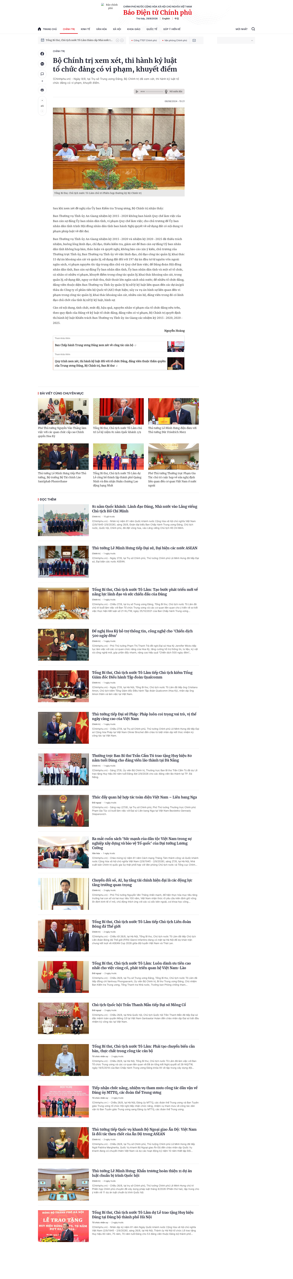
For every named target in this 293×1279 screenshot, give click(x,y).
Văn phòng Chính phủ (175, 40)
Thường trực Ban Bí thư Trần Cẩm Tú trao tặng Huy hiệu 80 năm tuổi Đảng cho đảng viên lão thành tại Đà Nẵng (142, 758)
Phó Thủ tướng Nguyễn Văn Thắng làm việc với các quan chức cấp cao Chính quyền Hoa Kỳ (62, 432)
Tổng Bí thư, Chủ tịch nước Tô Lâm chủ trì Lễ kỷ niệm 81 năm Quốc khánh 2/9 (117, 430)
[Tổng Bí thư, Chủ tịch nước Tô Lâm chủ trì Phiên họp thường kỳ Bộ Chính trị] (119, 149)
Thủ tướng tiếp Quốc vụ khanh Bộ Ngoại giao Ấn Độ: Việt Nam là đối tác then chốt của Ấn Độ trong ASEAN (144, 1131)
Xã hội (117, 29)
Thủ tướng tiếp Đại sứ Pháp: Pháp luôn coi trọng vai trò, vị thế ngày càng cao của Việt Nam (144, 716)
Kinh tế (85, 29)
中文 (177, 18)
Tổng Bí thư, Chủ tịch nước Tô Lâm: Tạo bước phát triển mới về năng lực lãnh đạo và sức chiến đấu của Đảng (145, 591)
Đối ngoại (97, 802)
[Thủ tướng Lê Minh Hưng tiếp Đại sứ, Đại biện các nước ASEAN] (63, 562)
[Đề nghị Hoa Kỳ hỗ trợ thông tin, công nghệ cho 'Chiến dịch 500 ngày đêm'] (63, 645)
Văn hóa (101, 29)
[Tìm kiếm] (253, 29)
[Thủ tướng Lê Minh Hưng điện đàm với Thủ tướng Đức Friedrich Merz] (173, 411)
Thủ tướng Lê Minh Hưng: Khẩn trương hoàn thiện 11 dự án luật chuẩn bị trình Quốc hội (142, 1173)
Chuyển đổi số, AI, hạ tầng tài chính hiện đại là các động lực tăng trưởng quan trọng (142, 882)
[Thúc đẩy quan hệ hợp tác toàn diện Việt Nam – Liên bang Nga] (63, 811)
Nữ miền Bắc (176, 91)
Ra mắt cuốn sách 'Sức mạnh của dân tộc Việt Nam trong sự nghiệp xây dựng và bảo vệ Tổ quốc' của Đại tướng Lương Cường (142, 843)
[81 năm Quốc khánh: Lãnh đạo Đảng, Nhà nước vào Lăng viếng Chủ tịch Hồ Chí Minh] (63, 520)
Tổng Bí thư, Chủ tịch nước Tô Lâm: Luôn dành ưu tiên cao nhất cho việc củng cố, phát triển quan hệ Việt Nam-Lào (141, 965)
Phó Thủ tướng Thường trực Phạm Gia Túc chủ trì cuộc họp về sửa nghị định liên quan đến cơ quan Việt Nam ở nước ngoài (172, 479)
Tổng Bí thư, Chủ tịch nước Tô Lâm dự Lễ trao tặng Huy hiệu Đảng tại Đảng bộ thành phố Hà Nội (142, 1214)
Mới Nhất (242, 29)
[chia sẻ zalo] (42, 64)
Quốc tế (151, 29)
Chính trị (69, 29)
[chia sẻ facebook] (42, 53)
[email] (194, 40)
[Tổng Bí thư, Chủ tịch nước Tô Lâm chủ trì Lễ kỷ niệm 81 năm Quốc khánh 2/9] (118, 411)
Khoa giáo (133, 29)
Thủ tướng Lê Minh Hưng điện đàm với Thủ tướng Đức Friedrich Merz (172, 430)
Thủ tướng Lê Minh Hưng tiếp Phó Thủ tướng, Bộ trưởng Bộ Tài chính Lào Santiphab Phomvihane (62, 477)
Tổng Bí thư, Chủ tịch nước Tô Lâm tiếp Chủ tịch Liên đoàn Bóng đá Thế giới (141, 924)
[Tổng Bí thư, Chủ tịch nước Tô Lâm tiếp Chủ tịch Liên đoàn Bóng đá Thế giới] (63, 935)
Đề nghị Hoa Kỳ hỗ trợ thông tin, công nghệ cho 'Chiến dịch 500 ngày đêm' (142, 633)
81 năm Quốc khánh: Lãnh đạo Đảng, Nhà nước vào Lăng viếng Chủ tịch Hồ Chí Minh (144, 508)
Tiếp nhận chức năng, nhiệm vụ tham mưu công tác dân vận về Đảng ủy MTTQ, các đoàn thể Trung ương (145, 1090)
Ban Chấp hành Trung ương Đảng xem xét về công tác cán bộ (94, 345)
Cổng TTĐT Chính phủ (145, 40)
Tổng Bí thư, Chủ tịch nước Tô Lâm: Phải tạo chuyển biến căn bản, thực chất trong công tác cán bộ (143, 1048)
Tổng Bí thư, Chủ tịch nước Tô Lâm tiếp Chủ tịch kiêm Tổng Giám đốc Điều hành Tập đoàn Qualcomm (142, 675)
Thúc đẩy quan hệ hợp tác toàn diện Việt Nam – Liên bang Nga (144, 797)
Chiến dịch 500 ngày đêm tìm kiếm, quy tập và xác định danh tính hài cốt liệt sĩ (79, 40)
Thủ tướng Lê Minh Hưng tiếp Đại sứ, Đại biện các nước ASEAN (144, 548)
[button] (117, 40)
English (166, 18)
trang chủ (50, 29)
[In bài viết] (42, 90)
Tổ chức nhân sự (100, 1056)
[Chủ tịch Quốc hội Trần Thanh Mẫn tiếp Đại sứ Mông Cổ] (63, 1018)
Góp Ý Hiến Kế (171, 29)
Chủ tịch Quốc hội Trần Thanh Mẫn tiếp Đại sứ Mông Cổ (139, 1005)
